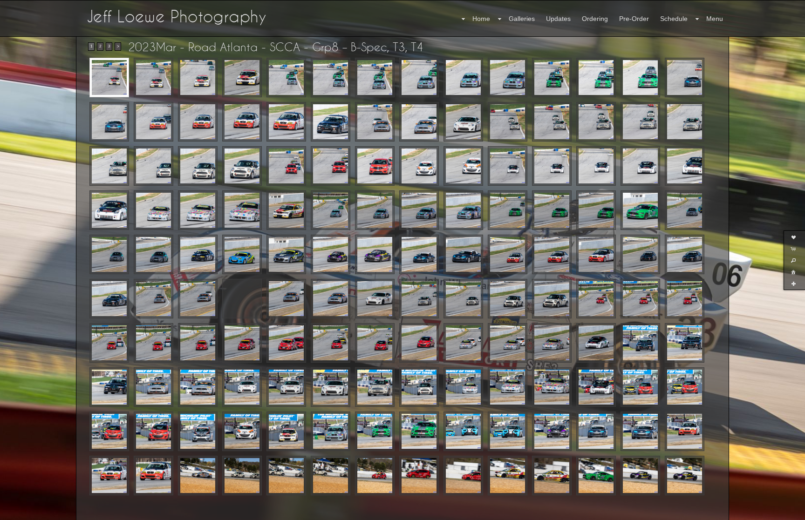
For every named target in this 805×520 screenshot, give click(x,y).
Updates (558, 18)
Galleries (522, 18)
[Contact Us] (26, 511)
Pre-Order (634, 18)
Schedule (674, 18)
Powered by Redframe (772, 511)
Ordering (595, 18)
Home (481, 18)
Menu (714, 18)
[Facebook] (13, 511)
